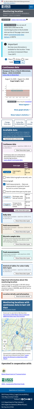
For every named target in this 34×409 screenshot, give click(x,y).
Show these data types (22, 221)
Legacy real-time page (18, 20)
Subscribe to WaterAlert (11, 75)
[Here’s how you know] (17, 2)
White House (22, 405)
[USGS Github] (24, 400)
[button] (17, 333)
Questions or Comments (17, 390)
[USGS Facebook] (22, 400)
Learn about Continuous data (13, 160)
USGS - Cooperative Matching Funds (13, 384)
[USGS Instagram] (31, 400)
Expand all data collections (13, 139)
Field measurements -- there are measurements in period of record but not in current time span (17, 186)
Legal (16, 394)
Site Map (5, 397)
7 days (10, 59)
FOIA (12, 407)
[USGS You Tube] (29, 400)
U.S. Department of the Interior (12, 402)
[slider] (29, 99)
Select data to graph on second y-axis (18, 177)
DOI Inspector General (9, 405)
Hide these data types (23, 150)
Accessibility (23, 394)
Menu (31, 7)
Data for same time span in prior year (18, 192)
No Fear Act (5, 407)
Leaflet (9, 350)
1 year (26, 59)
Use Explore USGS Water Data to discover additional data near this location (16, 315)
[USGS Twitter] (20, 400)
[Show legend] (30, 344)
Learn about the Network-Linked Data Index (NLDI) (16, 357)
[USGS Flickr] (27, 400)
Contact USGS (13, 397)
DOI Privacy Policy (8, 394)
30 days (18, 59)
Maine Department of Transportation (14, 374)
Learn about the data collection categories (17, 136)
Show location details (23, 296)
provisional (28, 101)
